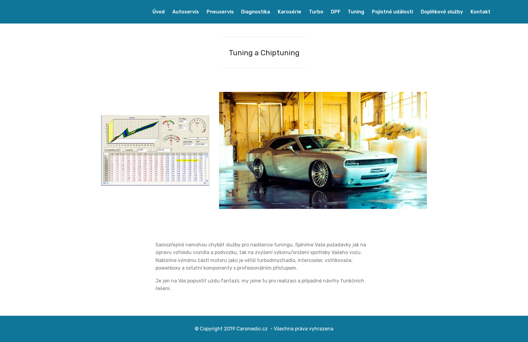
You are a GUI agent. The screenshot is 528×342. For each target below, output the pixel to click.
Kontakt (479, 12)
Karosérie (289, 12)
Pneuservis (219, 12)
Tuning (355, 12)
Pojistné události (392, 12)
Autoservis (185, 12)
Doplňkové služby (441, 12)
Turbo (315, 12)
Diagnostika (255, 12)
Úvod (158, 12)
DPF (335, 12)
